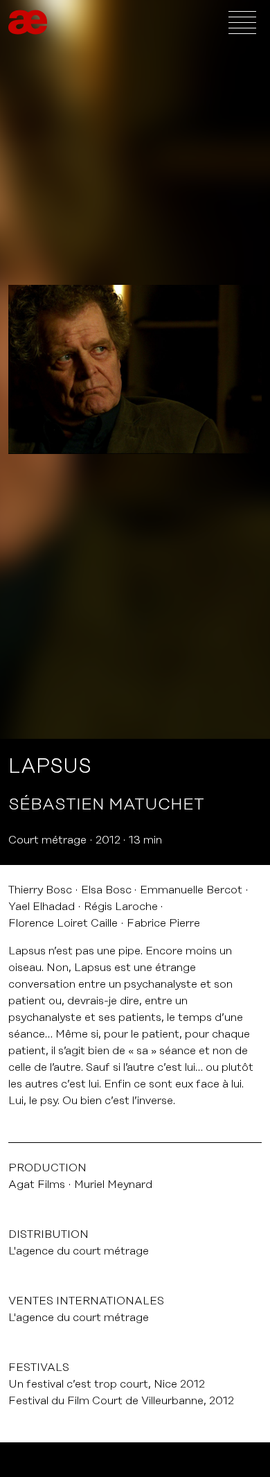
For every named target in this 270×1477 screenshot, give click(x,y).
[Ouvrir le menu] (242, 22)
